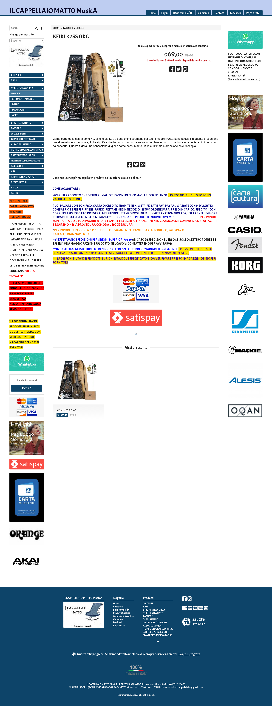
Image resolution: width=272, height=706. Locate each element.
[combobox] (26, 40)
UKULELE (80, 28)
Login (164, 13)
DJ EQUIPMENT (18, 133)
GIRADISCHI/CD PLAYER (23, 176)
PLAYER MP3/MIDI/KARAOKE (25, 160)
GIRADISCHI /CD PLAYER (23, 139)
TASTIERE (16, 128)
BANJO (16, 104)
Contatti (219, 13)
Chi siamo (203, 13)
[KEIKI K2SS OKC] (93, 86)
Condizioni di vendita (123, 616)
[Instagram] (189, 599)
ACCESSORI (17, 166)
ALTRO (14, 193)
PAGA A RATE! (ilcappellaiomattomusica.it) (244, 77)
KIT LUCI (15, 187)
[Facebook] (184, 599)
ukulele (125, 178)
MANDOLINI (18, 109)
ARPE (15, 115)
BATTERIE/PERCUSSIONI (23, 155)
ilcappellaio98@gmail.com (189, 687)
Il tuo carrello (181, 13)
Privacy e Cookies (121, 613)
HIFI (13, 171)
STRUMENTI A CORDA (63, 28)
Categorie (118, 606)
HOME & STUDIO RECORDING (26, 149)
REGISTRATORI (19, 182)
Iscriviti (26, 388)
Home (152, 13)
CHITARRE (16, 75)
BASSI (14, 80)
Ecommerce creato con (136, 695)
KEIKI (138, 178)
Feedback (235, 13)
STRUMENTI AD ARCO (23, 99)
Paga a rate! (253, 13)
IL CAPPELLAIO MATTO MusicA (53, 10)
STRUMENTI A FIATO (21, 122)
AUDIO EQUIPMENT (21, 144)
